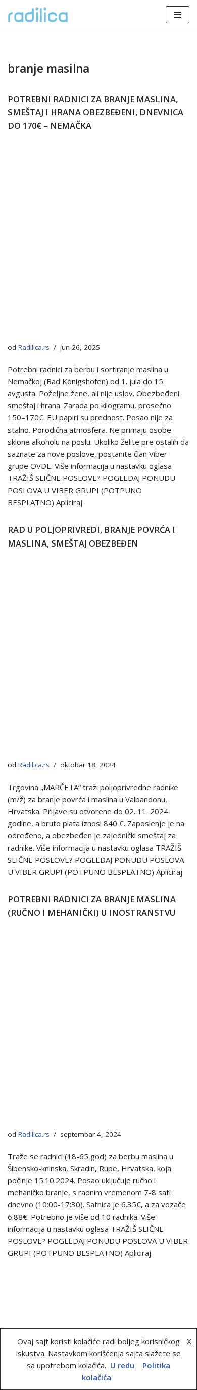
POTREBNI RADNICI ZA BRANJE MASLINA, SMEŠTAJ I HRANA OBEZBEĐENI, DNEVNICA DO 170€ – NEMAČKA (95, 112)
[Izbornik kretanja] (177, 14)
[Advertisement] (98, 240)
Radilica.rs (34, 347)
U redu (122, 1365)
